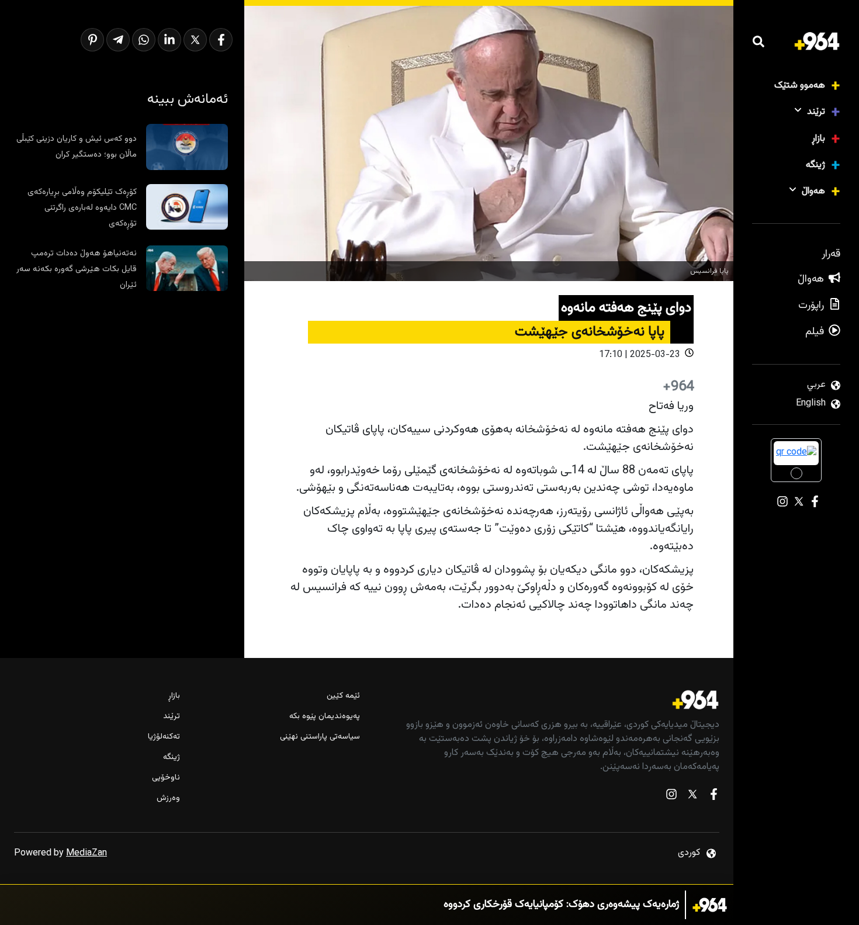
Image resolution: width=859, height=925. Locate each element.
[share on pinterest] (92, 39)
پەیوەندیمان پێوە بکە (324, 717)
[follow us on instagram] (671, 796)
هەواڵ (813, 191)
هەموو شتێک (799, 85)
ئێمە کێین (343, 696)
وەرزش (168, 798)
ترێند (816, 112)
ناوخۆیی (166, 778)
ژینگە (815, 165)
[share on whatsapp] (143, 39)
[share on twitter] (195, 39)
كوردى (689, 853)
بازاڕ (818, 138)
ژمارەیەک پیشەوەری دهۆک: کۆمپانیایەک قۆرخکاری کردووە (561, 905)
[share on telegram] (118, 39)
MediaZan (86, 853)
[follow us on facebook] (713, 796)
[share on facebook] (221, 39)
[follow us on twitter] (692, 796)
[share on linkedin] (169, 39)
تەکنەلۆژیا (164, 737)
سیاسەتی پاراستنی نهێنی (320, 737)
